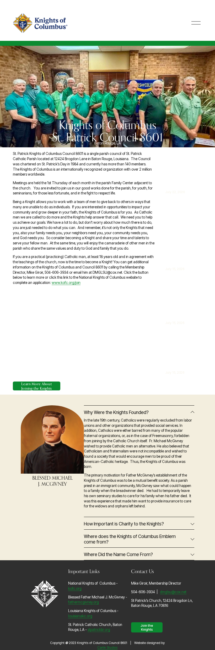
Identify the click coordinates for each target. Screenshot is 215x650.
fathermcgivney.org (83, 602)
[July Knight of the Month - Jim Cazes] (182, 286)
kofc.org (75, 588)
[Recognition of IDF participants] (182, 338)
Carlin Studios (107, 647)
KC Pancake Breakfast (176, 177)
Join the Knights (147, 627)
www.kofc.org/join (66, 283)
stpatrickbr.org (99, 629)
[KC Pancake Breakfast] (182, 164)
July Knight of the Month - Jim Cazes (178, 305)
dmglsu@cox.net (173, 592)
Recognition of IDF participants (177, 354)
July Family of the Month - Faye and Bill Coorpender (177, 242)
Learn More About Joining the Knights (36, 386)
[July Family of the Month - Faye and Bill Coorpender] (182, 211)
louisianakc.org (80, 616)
